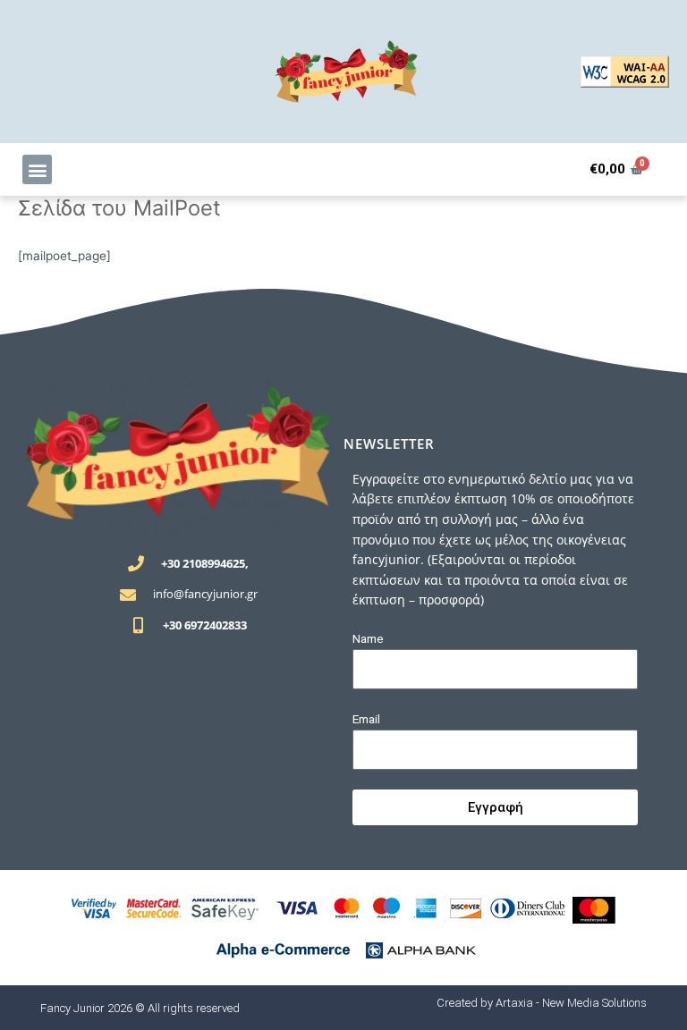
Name (368, 638)
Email (366, 719)
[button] (37, 169)
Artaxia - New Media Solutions (571, 1002)
